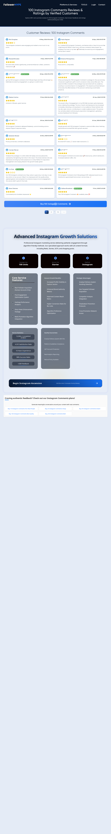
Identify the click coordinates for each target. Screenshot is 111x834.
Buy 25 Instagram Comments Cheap (55, 408)
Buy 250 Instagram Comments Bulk (55, 414)
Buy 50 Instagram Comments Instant (89, 408)
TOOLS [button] (84, 5)
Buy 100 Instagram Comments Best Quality (21, 414)
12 (58, 212)
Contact (101, 5)
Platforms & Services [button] (68, 5)
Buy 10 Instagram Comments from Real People (21, 408)
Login (93, 5)
